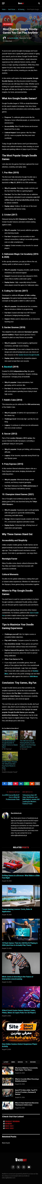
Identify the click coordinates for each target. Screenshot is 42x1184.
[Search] (39, 3)
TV (26, 1062)
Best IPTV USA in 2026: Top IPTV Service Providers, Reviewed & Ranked (26, 1092)
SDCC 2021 (9, 1126)
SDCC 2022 (9, 1128)
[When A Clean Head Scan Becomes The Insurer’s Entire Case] (7, 1105)
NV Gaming (8, 24)
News (13, 1062)
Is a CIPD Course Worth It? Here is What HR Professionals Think (10, 797)
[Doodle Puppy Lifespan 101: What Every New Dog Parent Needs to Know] (10, 756)
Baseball (8, 367)
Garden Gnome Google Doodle (28, 355)
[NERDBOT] (21, 3)
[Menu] (3, 3)
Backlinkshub (13, 38)
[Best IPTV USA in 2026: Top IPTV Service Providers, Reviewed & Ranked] (7, 1093)
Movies (20, 1062)
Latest (6, 1062)
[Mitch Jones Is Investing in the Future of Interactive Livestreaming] (21, 963)
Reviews (33, 1062)
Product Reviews (12, 1121)
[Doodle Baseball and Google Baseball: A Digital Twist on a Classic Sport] (10, 735)
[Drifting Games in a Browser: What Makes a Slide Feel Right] (21, 862)
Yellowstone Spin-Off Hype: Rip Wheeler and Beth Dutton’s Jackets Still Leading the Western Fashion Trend (31, 799)
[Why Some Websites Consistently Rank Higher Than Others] (7, 1071)
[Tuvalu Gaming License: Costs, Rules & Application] (21, 895)
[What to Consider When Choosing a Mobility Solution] (7, 1082)
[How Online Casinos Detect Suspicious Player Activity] (21, 1030)
